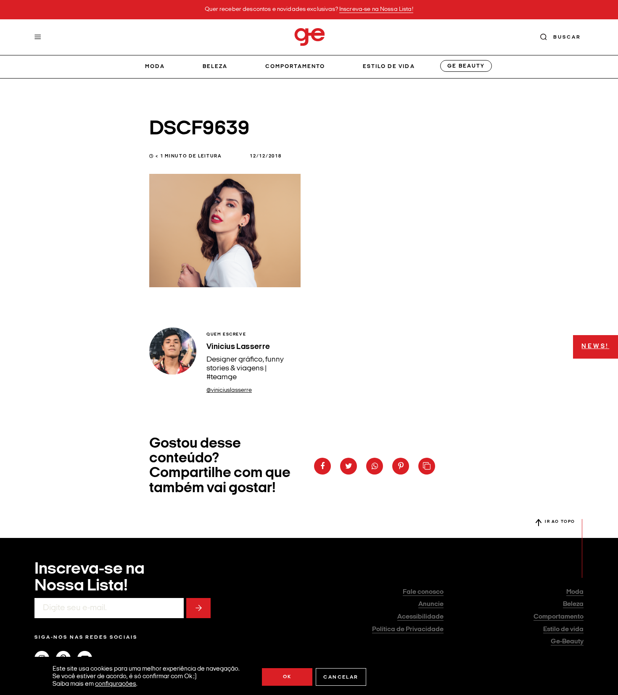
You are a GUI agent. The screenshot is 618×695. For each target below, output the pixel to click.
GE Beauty (465, 66)
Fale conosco (423, 592)
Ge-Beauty (567, 641)
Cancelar (340, 677)
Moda (155, 66)
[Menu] (37, 37)
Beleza (215, 66)
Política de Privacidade (408, 629)
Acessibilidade (420, 617)
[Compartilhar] (322, 466)
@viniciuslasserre (229, 390)
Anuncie (431, 604)
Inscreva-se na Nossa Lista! (376, 9)
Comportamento (295, 66)
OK (287, 676)
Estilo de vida (389, 66)
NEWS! (595, 347)
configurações (115, 684)
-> (198, 608)
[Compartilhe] (426, 466)
